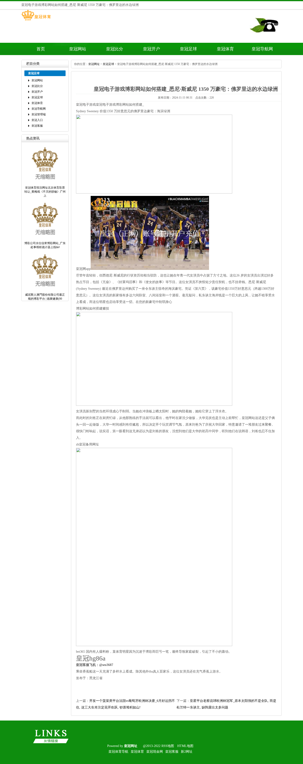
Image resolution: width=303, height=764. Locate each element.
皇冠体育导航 (118, 751)
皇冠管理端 (38, 114)
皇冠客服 (37, 125)
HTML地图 (185, 746)
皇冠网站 (77, 49)
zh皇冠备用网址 (87, 444)
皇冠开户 (151, 49)
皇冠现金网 (154, 751)
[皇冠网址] (36, 20)
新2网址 (186, 751)
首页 (40, 49)
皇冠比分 (114, 49)
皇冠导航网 (262, 49)
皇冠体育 (225, 49)
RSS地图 (167, 746)
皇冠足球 (188, 49)
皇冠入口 (37, 120)
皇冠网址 (94, 64)
